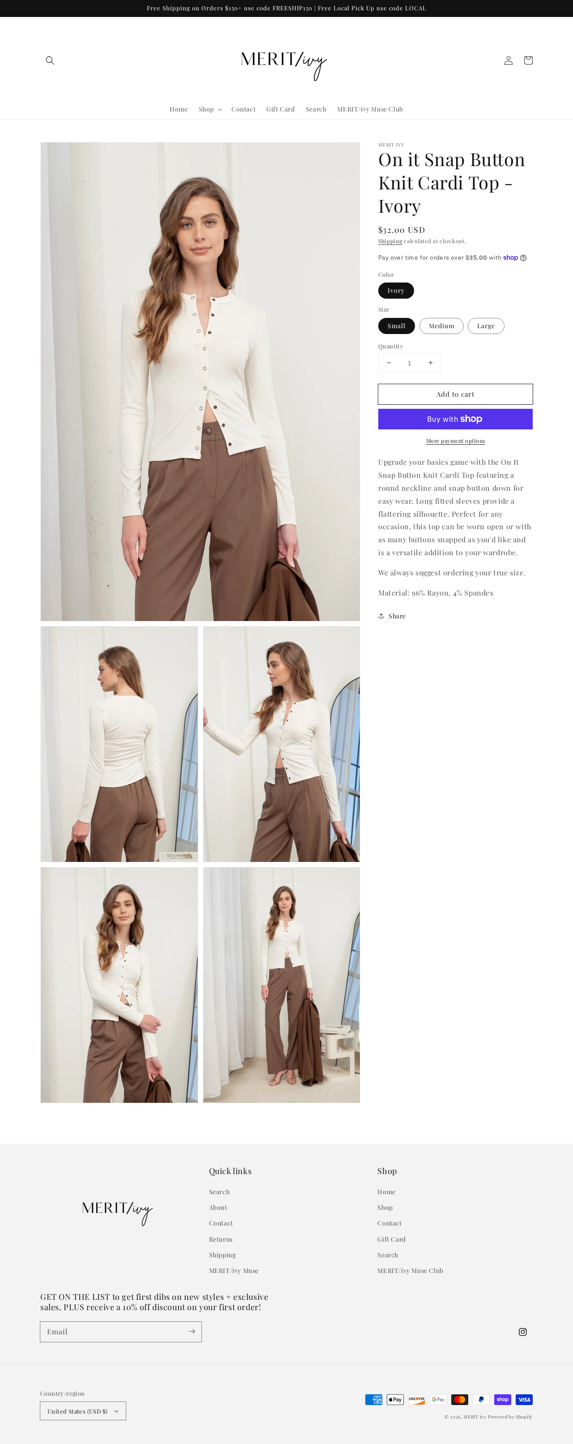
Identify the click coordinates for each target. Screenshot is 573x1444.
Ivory (396, 290)
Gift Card (391, 1239)
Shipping (390, 240)
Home (386, 1191)
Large (486, 325)
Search (219, 1191)
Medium (441, 325)
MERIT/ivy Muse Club (410, 1270)
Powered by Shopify (510, 1417)
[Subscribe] (191, 1331)
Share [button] (397, 616)
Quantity (390, 345)
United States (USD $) (77, 1411)
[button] (50, 60)
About (218, 1207)
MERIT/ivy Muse (234, 1270)
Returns (221, 1239)
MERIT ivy (474, 1417)
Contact (221, 1223)
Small (397, 325)
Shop (385, 1207)
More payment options (455, 440)
